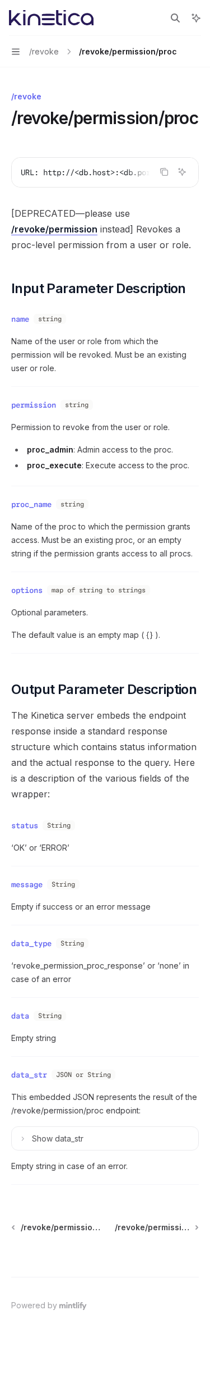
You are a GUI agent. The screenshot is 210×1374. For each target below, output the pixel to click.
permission (33, 404)
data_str (29, 1074)
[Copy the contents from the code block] (164, 172)
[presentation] (105, 172)
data (20, 1015)
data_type (31, 943)
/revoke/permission (54, 229)
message (27, 884)
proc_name (31, 504)
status (24, 825)
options (27, 590)
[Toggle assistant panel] (196, 18)
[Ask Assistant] (182, 172)
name (20, 318)
